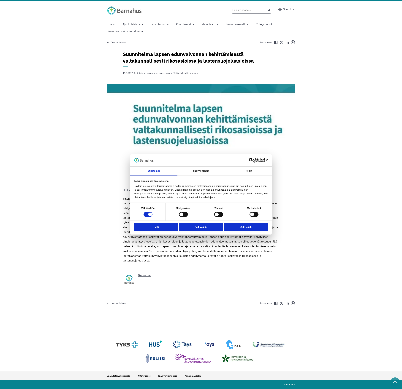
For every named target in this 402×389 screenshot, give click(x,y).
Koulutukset (183, 24)
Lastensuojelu (165, 73)
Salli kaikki (246, 227)
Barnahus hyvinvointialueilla (125, 31)
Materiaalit (208, 24)
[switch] (183, 214)
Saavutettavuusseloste (118, 375)
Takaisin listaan (118, 42)
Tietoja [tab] (248, 170)
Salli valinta (201, 227)
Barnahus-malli (236, 24)
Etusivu (111, 24)
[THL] (238, 358)
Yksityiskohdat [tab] (201, 170)
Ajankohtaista (131, 24)
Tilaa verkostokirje (167, 375)
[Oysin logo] (209, 344)
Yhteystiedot (264, 24)
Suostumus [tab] (154, 170)
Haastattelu (151, 73)
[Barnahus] (124, 10)
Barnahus (144, 275)
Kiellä (156, 227)
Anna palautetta (193, 375)
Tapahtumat (158, 24)
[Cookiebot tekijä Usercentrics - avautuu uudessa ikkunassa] (254, 160)
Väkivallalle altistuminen (186, 73)
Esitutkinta (139, 73)
